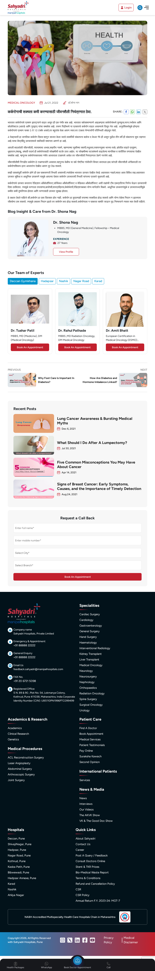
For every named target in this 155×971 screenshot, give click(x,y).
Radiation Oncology (92, 693)
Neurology (86, 671)
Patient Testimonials (92, 745)
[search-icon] (140, 7)
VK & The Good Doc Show (96, 821)
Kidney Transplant (90, 654)
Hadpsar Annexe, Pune (22, 878)
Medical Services (90, 739)
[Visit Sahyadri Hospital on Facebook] (85, 940)
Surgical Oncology (91, 704)
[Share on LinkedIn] (138, 111)
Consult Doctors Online (90, 861)
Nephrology (87, 682)
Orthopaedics (88, 687)
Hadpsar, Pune (17, 850)
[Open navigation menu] (146, 7)
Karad (98, 281)
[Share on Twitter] (145, 111)
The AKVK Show (89, 815)
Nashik (63, 281)
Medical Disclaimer (131, 940)
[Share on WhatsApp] (132, 111)
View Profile (66, 251)
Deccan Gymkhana (23, 281)
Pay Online (86, 750)
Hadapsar (47, 281)
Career (80, 850)
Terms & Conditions (88, 878)
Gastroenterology (90, 625)
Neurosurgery (88, 676)
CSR (78, 889)
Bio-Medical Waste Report (92, 872)
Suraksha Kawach (90, 756)
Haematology (88, 642)
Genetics (13, 739)
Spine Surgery (88, 699)
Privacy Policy (108, 940)
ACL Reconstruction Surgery (26, 757)
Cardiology (86, 620)
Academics (15, 728)
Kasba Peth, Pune (19, 866)
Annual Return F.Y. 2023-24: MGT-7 (98, 900)
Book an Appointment (30, 347)
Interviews (85, 804)
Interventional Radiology (94, 648)
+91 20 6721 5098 (24, 681)
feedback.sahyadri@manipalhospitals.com (38, 669)
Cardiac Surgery (89, 614)
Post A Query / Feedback (92, 855)
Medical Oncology (90, 665)
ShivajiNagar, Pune (19, 844)
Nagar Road (81, 281)
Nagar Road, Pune (19, 855)
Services (84, 780)
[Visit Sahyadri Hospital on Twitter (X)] (70, 940)
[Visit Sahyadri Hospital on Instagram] (62, 940)
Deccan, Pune (16, 838)
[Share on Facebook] (126, 111)
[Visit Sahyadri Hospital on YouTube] (92, 940)
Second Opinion (89, 762)
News (83, 798)
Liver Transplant (89, 659)
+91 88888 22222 (24, 645)
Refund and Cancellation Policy (95, 883)
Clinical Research (18, 733)
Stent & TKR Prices (87, 866)
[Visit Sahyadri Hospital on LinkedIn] (77, 940)
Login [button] (128, 7)
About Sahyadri (85, 838)
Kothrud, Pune (17, 861)
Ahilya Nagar (16, 895)
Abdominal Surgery (20, 769)
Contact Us (83, 844)
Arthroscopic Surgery (21, 774)
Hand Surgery (88, 637)
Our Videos (86, 809)
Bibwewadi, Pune (18, 872)
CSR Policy (82, 895)
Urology (84, 710)
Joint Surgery (16, 780)
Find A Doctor (88, 728)
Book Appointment (91, 733)
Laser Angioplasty (19, 763)
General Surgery (89, 631)
